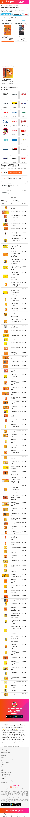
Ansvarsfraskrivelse (9, 810)
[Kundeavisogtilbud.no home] (9, 1)
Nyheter (3, 764)
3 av (6, 20)
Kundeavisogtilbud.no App (7, 759)
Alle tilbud (6, 5)
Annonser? (3, 754)
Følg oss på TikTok (5, 775)
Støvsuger (11, 5)
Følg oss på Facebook (6, 770)
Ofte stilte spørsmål (5, 752)
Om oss (3, 760)
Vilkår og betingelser (19, 810)
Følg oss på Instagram (6, 772)
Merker (2, 757)
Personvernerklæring (6, 811)
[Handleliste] (23, 2)
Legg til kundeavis (5, 762)
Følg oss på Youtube (5, 774)
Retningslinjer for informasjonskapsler (19, 811)
